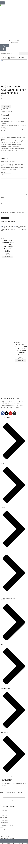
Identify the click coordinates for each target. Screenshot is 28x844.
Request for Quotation (14, 42)
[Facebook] (2, 114)
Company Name (4, 822)
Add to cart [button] (7, 256)
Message (2, 827)
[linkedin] (6, 114)
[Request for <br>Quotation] (14, 38)
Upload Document (4, 836)
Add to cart (6, 106)
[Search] (23, 53)
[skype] (8, 114)
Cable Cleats (21, 57)
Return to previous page (14, 58)
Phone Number (3, 817)
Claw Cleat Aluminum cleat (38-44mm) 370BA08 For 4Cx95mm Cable (7, 245)
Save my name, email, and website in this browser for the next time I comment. (12, 213)
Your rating (4, 172)
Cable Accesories (12, 57)
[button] (2, 2)
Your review (5, 177)
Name (3, 197)
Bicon (6, 109)
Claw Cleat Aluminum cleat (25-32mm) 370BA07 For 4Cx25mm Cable (20, 349)
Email (3, 204)
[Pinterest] (4, 114)
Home (4, 57)
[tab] (6, 115)
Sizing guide (4, 98)
